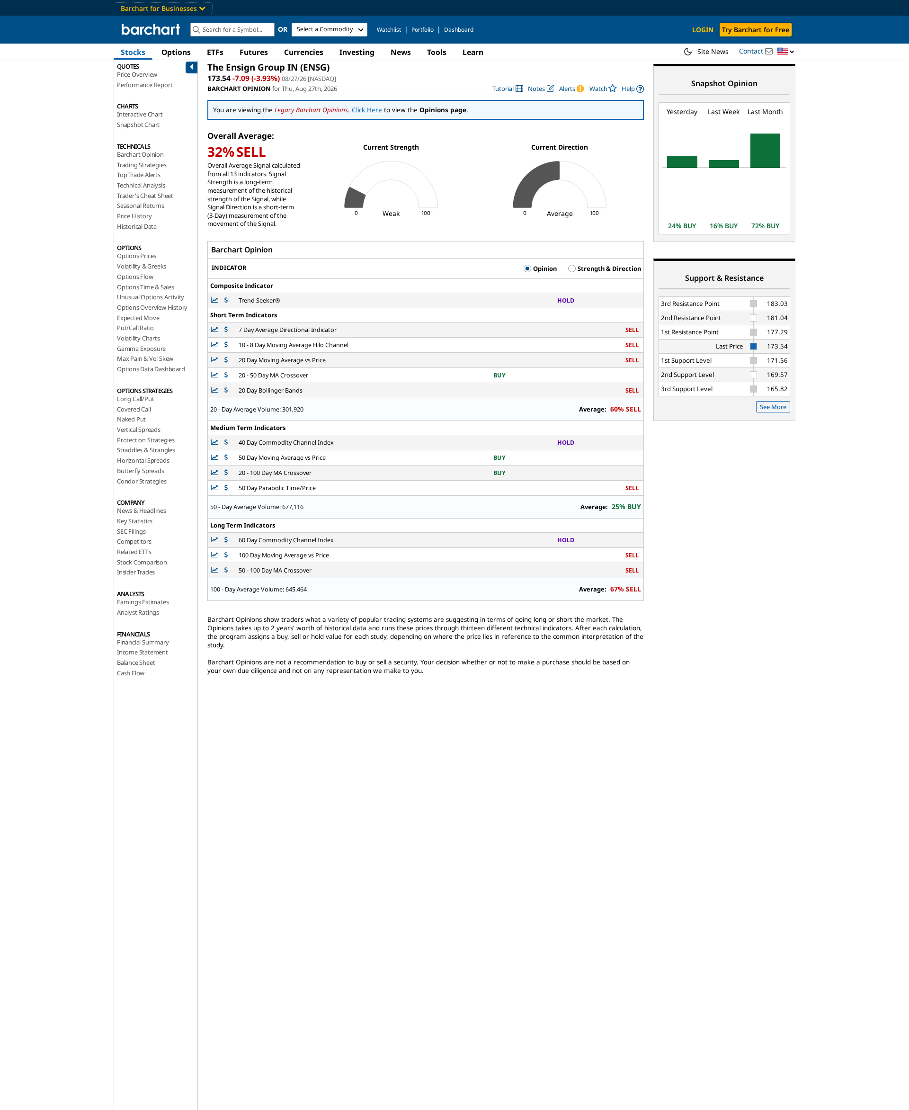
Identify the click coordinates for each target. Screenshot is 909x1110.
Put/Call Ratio (135, 327)
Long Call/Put (135, 398)
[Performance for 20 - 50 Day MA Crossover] (226, 375)
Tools (436, 52)
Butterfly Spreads (140, 470)
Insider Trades (136, 572)
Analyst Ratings (138, 612)
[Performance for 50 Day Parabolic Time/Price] (226, 488)
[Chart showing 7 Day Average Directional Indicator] (215, 330)
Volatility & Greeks (141, 266)
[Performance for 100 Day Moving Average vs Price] (226, 555)
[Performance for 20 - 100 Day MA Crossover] (226, 473)
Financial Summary (143, 642)
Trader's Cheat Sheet (145, 195)
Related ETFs (134, 551)
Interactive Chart (140, 114)
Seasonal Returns (140, 205)
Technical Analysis (141, 185)
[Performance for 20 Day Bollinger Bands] (226, 390)
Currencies (303, 52)
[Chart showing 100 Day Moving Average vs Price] (215, 555)
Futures (254, 52)
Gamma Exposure (141, 348)
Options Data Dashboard (151, 369)
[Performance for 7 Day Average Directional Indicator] (226, 330)
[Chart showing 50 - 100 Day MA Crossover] (215, 570)
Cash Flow (130, 673)
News (401, 52)
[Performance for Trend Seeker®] (226, 300)
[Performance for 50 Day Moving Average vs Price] (226, 458)
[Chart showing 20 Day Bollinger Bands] (215, 390)
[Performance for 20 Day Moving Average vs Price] (226, 360)
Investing (356, 52)
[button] (785, 52)
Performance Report (144, 85)
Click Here (367, 110)
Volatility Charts (138, 338)
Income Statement (142, 652)
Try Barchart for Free (755, 29)
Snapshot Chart (138, 124)
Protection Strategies (146, 440)
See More (773, 407)
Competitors (134, 541)
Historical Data (137, 226)
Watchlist (389, 30)
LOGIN (702, 29)
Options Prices (136, 255)
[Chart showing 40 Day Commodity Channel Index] (215, 443)
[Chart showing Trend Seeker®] (215, 300)
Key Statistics (134, 521)
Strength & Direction (608, 268)
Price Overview (137, 74)
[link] (507, 88)
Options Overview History (152, 307)
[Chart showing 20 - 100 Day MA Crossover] (215, 473)
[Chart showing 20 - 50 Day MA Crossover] (215, 375)
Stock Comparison (142, 562)
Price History (134, 216)
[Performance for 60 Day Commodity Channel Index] (226, 540)
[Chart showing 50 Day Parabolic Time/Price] (215, 488)
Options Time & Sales (145, 287)
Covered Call (134, 409)
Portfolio (422, 30)
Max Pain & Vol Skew (145, 358)
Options (176, 52)
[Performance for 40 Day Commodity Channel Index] (226, 443)
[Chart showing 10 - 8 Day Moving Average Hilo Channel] (215, 345)
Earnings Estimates (143, 602)
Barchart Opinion (140, 154)
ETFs (215, 52)
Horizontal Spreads (143, 460)
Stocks (133, 52)
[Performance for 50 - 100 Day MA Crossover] (226, 570)
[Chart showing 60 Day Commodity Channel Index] (215, 540)
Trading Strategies (141, 165)
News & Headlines (141, 510)
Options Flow (135, 276)
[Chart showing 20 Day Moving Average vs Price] (215, 360)
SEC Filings (131, 531)
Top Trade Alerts (138, 174)
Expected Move (138, 317)
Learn (473, 52)
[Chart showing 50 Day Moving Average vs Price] (215, 458)
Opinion (544, 268)
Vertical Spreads (138, 429)
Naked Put (131, 419)
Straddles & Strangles (146, 450)
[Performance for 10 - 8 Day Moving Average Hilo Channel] (226, 345)
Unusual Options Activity (150, 297)
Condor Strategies (142, 481)
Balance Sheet (136, 662)
